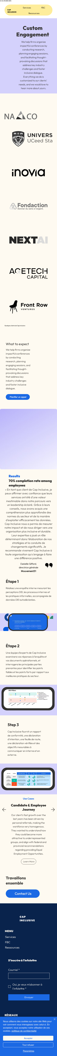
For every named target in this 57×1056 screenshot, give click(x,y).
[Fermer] (52, 1021)
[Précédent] (4, 809)
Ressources (12, 947)
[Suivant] (52, 809)
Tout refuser (28, 1044)
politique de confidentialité (24, 1030)
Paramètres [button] (28, 1050)
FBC (7, 942)
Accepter (28, 1038)
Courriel (14, 970)
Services (10, 937)
